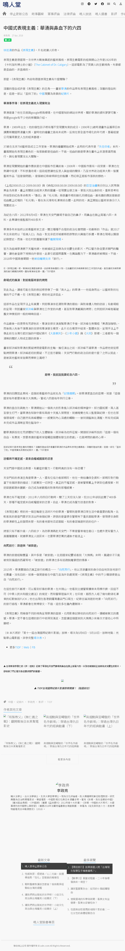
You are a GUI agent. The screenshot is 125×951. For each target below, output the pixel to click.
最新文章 (44, 860)
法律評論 (69, 14)
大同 (88, 333)
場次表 (38, 638)
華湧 (64, 88)
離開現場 (55, 239)
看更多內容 (64, 759)
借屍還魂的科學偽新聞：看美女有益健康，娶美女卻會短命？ (90, 900)
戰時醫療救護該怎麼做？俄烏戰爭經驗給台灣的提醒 (44, 886)
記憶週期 (69, 393)
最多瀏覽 (90, 860)
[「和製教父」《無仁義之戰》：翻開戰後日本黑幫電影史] (22, 728)
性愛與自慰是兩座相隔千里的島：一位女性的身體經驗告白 (90, 911)
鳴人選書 (101, 14)
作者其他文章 (13, 709)
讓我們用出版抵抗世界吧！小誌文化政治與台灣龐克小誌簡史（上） (44, 906)
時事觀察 (38, 14)
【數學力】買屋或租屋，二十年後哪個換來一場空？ (90, 880)
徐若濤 (8, 50)
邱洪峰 (29, 309)
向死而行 (64, 569)
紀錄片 (20, 702)
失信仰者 (104, 146)
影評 (114, 14)
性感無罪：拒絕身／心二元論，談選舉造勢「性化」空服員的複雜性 (44, 875)
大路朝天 (55, 333)
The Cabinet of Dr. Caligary (51, 64)
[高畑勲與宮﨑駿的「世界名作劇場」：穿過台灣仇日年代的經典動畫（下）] (62, 728)
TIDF (49, 702)
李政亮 (7, 35)
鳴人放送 (85, 14)
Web (26, 647)
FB (33, 647)
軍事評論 (54, 14)
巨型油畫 (91, 185)
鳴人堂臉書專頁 (44, 922)
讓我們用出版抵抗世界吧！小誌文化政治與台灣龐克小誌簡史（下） (44, 896)
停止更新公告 (19, 14)
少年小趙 (72, 333)
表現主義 (28, 50)
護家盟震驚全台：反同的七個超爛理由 (90, 890)
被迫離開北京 (42, 258)
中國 (10, 702)
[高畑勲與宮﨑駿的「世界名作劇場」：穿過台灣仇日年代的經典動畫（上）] (102, 728)
